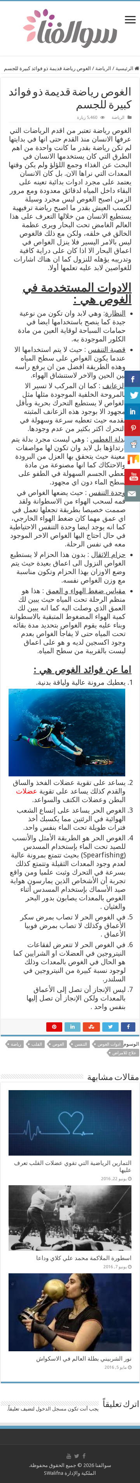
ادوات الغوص (109, 1044)
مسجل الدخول (51, 1409)
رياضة (16, 1044)
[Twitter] (77, 1456)
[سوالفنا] (70, 27)
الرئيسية (125, 68)
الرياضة (103, 68)
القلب (37, 1044)
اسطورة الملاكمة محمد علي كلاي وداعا (83, 1258)
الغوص (58, 1044)
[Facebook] (84, 1456)
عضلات (26, 791)
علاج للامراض (124, 1052)
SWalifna (53, 1473)
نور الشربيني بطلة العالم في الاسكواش (83, 1358)
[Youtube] (69, 1456)
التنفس (81, 1044)
